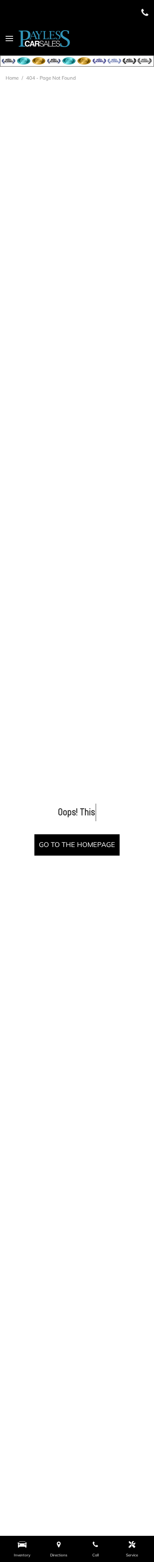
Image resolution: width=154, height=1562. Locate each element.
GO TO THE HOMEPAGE (77, 844)
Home (13, 78)
